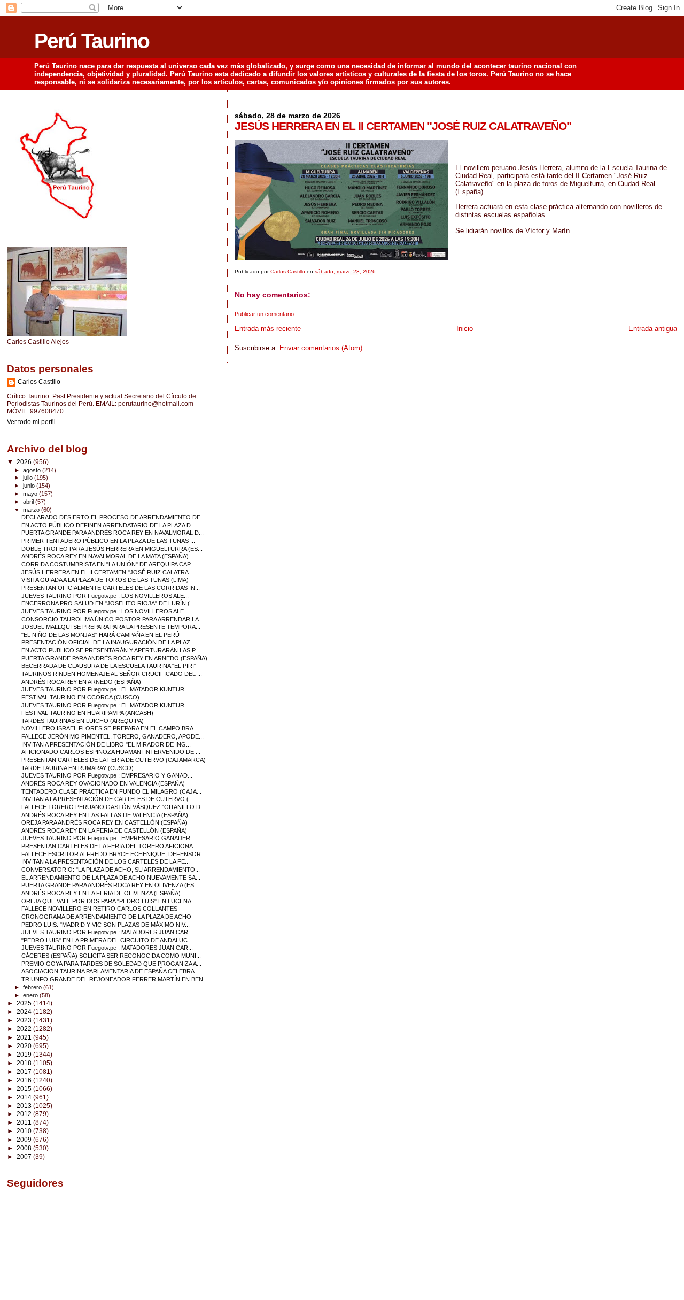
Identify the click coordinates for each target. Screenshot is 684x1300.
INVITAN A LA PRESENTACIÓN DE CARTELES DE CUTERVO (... (107, 799)
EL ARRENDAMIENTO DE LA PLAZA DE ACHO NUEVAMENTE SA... (110, 877)
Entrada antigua (652, 329)
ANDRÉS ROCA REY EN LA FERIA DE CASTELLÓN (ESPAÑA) (104, 830)
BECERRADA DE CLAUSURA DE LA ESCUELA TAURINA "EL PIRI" (108, 666)
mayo (31, 493)
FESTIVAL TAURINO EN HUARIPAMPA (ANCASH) (87, 713)
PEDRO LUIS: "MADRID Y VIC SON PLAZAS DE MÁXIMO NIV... (105, 924)
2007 (25, 1156)
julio (28, 477)
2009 (25, 1139)
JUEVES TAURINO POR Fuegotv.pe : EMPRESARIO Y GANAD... (106, 775)
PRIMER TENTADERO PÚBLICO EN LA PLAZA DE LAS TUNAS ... (108, 540)
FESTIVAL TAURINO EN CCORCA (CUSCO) (80, 697)
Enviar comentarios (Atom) (320, 348)
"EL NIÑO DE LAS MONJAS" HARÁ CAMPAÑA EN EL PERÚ (100, 635)
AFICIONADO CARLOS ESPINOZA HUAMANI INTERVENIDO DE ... (110, 752)
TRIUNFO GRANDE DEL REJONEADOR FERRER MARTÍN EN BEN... (114, 979)
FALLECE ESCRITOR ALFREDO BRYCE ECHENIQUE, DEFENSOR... (113, 854)
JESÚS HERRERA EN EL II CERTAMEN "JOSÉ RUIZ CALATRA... (107, 572)
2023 (25, 1020)
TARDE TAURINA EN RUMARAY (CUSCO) (77, 768)
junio (29, 485)
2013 (25, 1105)
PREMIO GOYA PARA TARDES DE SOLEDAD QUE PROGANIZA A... (111, 963)
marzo (32, 509)
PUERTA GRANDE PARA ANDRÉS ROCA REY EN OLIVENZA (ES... (110, 885)
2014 (25, 1097)
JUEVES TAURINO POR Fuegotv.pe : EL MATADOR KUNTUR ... (106, 689)
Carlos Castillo (39, 382)
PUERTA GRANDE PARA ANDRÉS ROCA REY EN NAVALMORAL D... (112, 532)
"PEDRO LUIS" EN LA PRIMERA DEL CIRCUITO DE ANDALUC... (106, 940)
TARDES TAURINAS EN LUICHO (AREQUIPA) (82, 721)
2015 (25, 1088)
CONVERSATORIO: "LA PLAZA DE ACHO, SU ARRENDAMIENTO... (110, 869)
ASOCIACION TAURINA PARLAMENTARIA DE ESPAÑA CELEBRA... (110, 971)
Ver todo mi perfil (31, 422)
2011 (25, 1122)
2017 (25, 1071)
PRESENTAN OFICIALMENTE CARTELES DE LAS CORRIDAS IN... (110, 587)
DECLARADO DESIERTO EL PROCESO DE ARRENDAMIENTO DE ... (114, 517)
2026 (25, 461)
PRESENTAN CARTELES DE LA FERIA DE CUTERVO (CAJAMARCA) (113, 760)
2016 (25, 1079)
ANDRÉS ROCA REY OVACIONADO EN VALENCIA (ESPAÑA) (103, 783)
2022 (25, 1028)
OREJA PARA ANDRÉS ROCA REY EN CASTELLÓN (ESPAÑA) (104, 822)
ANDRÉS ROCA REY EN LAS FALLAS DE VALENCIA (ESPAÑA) (104, 815)
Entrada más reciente (268, 329)
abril (29, 501)
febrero (33, 987)
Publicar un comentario (264, 314)
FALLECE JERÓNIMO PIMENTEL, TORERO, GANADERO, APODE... (112, 736)
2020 (25, 1045)
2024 (25, 1011)
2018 (25, 1062)
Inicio (464, 329)
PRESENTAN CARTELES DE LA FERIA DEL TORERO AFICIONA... (109, 846)
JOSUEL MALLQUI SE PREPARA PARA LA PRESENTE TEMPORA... (110, 627)
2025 (25, 1002)
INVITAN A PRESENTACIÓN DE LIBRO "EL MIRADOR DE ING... (106, 744)
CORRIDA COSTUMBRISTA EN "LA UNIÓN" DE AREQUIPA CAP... (108, 564)
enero (31, 995)
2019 (25, 1054)
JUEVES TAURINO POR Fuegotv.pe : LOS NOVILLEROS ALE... (105, 596)
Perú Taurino (91, 40)
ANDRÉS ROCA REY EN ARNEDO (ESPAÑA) (81, 682)
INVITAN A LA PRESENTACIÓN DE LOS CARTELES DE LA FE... (105, 861)
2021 (25, 1037)
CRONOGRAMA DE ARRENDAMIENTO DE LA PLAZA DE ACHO (106, 916)
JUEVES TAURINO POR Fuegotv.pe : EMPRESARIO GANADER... (108, 838)
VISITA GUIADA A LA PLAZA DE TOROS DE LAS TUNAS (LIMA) (105, 579)
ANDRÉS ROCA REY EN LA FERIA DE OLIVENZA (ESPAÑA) (101, 893)
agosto (32, 470)
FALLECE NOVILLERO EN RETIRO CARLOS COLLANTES (99, 908)
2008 (25, 1147)
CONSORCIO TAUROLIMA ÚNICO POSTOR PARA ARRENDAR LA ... (113, 619)
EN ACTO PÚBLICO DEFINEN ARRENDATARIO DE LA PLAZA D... (108, 525)
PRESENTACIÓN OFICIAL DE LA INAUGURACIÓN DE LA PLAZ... (108, 642)
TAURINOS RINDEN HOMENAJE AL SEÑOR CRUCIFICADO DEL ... (111, 674)
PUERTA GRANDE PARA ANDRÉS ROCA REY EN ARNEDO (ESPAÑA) (114, 658)
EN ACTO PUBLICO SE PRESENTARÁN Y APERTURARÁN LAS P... (110, 650)
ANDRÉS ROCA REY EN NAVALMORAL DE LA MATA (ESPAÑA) (105, 556)
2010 (25, 1130)
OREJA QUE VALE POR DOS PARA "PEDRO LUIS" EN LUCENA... (108, 901)
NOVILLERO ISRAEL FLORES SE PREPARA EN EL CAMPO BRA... (109, 728)
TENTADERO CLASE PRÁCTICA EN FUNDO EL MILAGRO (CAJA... (111, 791)
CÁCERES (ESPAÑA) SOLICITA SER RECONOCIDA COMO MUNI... (111, 955)
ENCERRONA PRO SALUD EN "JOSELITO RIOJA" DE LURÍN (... (108, 603)
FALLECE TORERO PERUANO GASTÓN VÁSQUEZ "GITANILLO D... (113, 807)
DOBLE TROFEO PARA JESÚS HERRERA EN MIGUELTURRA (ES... (112, 548)
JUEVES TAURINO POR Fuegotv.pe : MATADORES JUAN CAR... (107, 932)
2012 (25, 1113)
